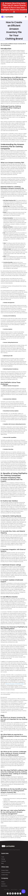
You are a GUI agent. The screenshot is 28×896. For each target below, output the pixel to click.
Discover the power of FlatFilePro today (15, 683)
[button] (26, 17)
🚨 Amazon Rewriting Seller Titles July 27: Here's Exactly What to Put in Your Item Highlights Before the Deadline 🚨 (14, 7)
